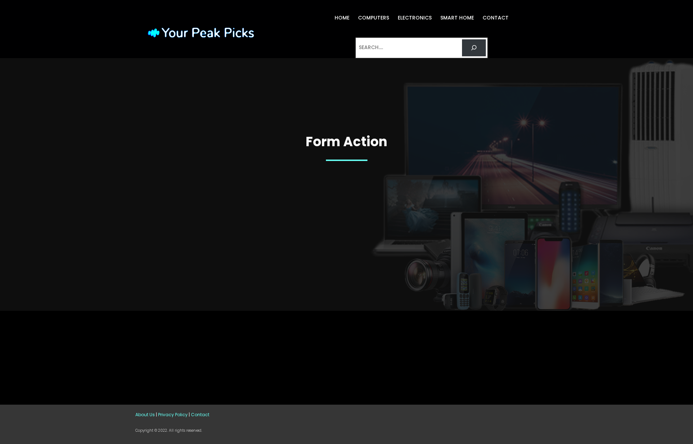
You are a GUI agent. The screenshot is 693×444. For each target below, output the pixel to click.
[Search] (473, 47)
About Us (145, 415)
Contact (200, 415)
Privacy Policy (173, 415)
